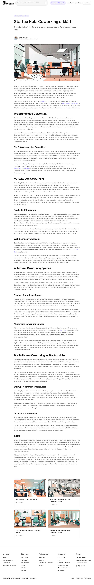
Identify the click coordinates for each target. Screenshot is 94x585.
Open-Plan (63, 330)
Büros (4, 557)
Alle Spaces (24, 560)
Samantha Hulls (23, 37)
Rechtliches (61, 570)
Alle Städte (24, 557)
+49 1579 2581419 (81, 557)
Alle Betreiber (25, 563)
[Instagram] (79, 566)
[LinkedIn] (84, 566)
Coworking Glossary (21, 16)
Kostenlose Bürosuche (58, 3)
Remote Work (44, 101)
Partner (41, 560)
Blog (59, 560)
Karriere (41, 565)
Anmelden (87, 3)
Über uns (42, 557)
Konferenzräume (8, 560)
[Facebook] (76, 566)
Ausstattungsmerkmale (21, 168)
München (24, 568)
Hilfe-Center (61, 557)
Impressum (88, 578)
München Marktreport (64, 568)
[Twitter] (81, 566)
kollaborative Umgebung (70, 103)
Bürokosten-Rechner (64, 563)
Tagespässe (6, 563)
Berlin (23, 565)
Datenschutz (79, 578)
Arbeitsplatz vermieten (74, 3)
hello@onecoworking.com (83, 560)
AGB (73, 578)
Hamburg (23, 570)
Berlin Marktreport (63, 565)
